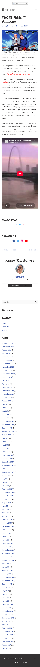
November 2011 (7, 635)
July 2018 (5, 438)
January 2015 (7, 547)
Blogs (4, 26)
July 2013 (5, 591)
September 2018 (8, 431)
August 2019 (6, 401)
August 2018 (6, 435)
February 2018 (7, 455)
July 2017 (5, 479)
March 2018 (6, 452)
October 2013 (7, 584)
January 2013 (7, 608)
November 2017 (8, 465)
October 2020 (7, 370)
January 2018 (7, 458)
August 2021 (6, 350)
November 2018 (8, 425)
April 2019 (5, 414)
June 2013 (5, 594)
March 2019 (6, 418)
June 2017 (5, 482)
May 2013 (5, 598)
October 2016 (7, 499)
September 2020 (8, 374)
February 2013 (7, 604)
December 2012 (8, 611)
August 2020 (7, 377)
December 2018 (8, 421)
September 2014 (8, 560)
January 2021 (7, 360)
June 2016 (5, 506)
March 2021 (6, 353)
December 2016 (8, 492)
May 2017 (5, 486)
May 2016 (5, 509)
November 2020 (8, 367)
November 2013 (8, 581)
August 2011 (6, 645)
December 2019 (8, 391)
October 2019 (7, 397)
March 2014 (6, 567)
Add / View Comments (20, 285)
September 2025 (8, 343)
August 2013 (6, 587)
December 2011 (7, 631)
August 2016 (6, 503)
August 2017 (6, 475)
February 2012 (7, 628)
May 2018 (5, 445)
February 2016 (7, 520)
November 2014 (8, 553)
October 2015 (7, 530)
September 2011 (8, 642)
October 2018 (7, 428)
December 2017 (8, 462)
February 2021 (7, 357)
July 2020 (5, 380)
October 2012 (7, 614)
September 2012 (8, 618)
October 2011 (7, 638)
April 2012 (5, 625)
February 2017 (7, 489)
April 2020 (6, 384)
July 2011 (5, 648)
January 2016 (7, 523)
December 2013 (8, 577)
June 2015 (5, 536)
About (6, 658)
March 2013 (6, 601)
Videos (4, 330)
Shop (34, 658)
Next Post (33, 250)
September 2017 (8, 472)
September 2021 (8, 347)
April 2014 (5, 564)
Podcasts (5, 327)
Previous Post (9, 250)
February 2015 (7, 543)
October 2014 (7, 557)
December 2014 (8, 550)
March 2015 (6, 540)
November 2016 (8, 496)
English (17, 3)
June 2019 (5, 408)
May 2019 (5, 411)
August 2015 (6, 533)
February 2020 (7, 387)
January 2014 (7, 574)
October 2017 (7, 469)
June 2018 (6, 442)
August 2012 (6, 621)
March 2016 (6, 516)
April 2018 (5, 448)
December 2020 (8, 364)
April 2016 (5, 513)
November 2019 (8, 394)
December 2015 (8, 526)
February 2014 (7, 570)
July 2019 (5, 404)
